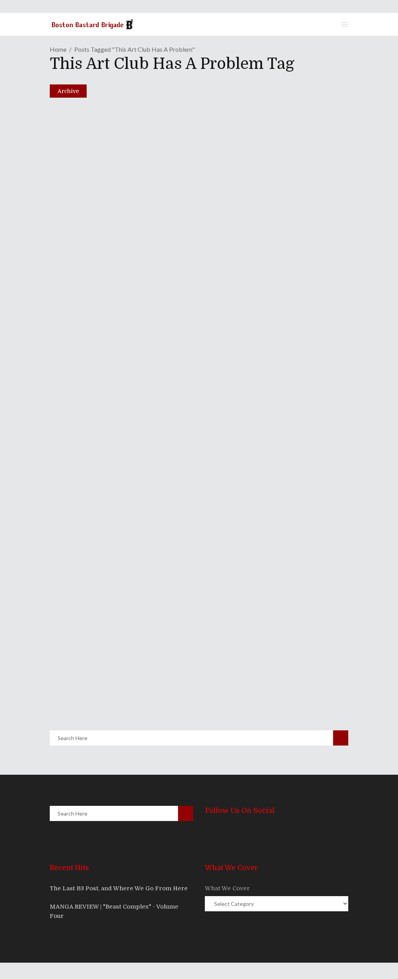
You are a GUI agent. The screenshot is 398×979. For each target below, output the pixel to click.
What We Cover (227, 888)
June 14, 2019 (84, 316)
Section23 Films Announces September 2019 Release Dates (176, 303)
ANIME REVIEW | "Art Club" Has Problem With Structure (172, 684)
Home (58, 49)
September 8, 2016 (90, 698)
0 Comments (111, 335)
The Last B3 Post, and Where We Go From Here (119, 888)
